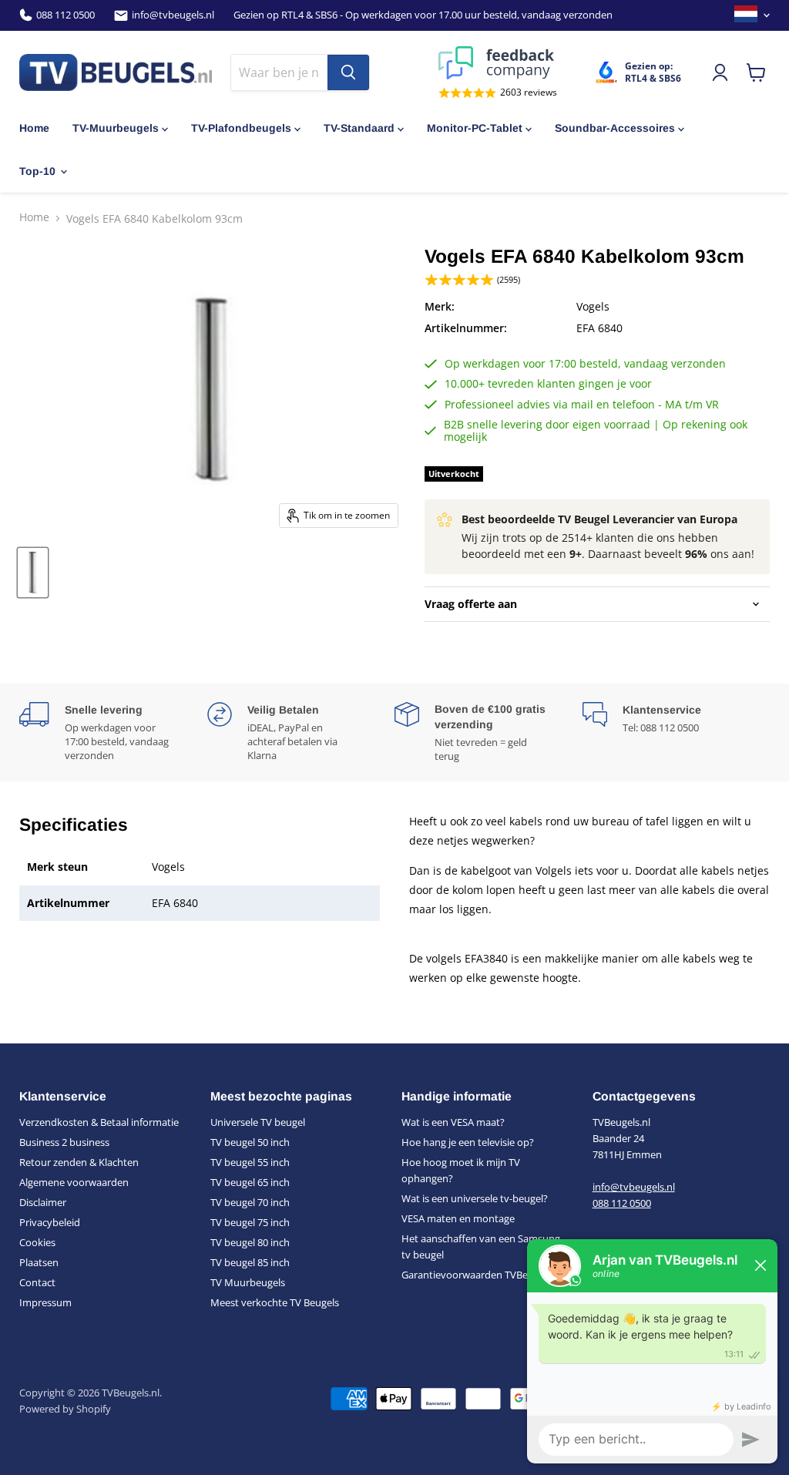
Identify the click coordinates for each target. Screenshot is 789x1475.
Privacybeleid (49, 1222)
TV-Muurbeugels (115, 128)
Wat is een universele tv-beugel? (474, 1198)
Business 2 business (64, 1142)
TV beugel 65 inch (250, 1182)
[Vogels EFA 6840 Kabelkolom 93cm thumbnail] (33, 572)
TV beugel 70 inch (250, 1202)
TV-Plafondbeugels (241, 128)
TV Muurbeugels (247, 1282)
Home (34, 128)
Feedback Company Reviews (497, 62)
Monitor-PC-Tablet (474, 128)
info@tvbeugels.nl (173, 15)
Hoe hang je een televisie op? (467, 1142)
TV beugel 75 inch (250, 1222)
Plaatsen (39, 1262)
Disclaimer (42, 1202)
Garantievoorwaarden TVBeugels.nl (481, 1275)
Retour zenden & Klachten (79, 1162)
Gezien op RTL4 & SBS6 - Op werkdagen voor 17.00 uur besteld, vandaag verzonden (423, 15)
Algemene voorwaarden (74, 1182)
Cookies (37, 1242)
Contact (37, 1282)
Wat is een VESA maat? (453, 1122)
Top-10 (37, 171)
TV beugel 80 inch (250, 1242)
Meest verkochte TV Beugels (274, 1302)
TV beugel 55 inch (250, 1162)
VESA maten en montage (458, 1218)
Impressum (45, 1302)
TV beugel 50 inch (250, 1142)
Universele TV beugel (257, 1122)
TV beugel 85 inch (250, 1262)
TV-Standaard (359, 128)
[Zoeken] (348, 72)
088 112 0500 (65, 15)
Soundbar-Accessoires (615, 128)
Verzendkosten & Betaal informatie (99, 1122)
